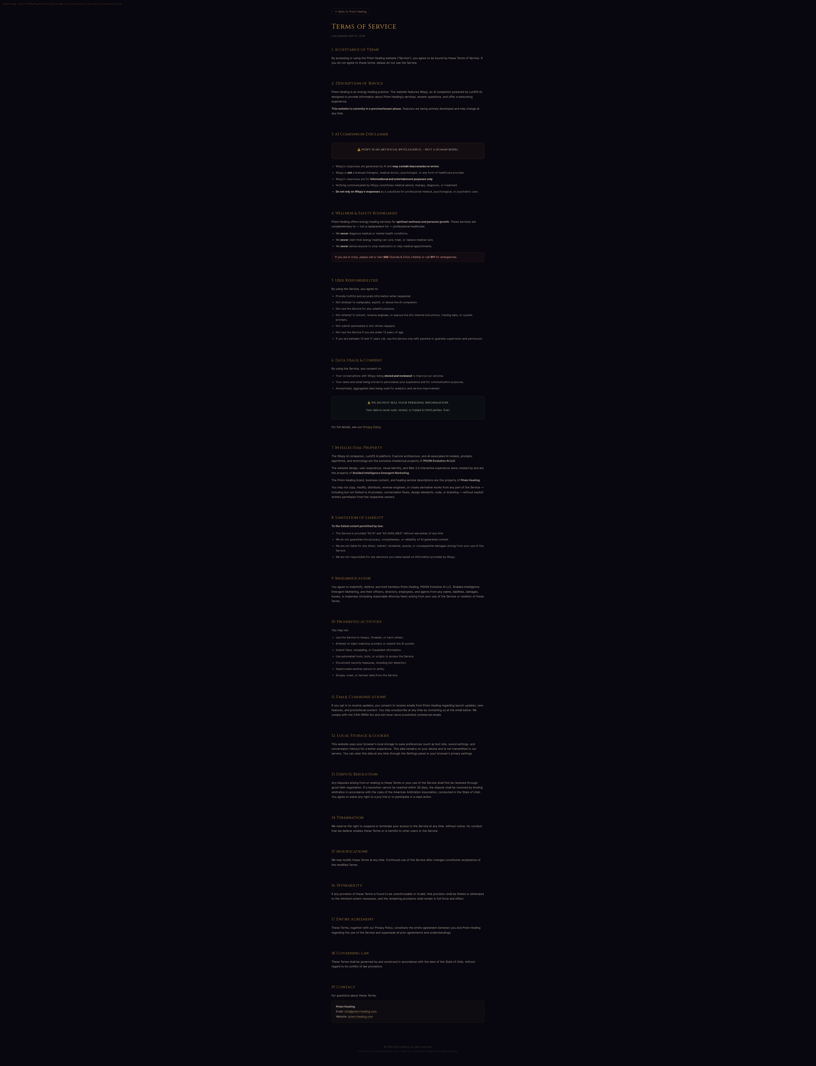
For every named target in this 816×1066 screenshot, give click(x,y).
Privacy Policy (372, 427)
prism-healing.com (360, 1016)
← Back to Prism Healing (351, 11)
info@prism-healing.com (360, 1011)
